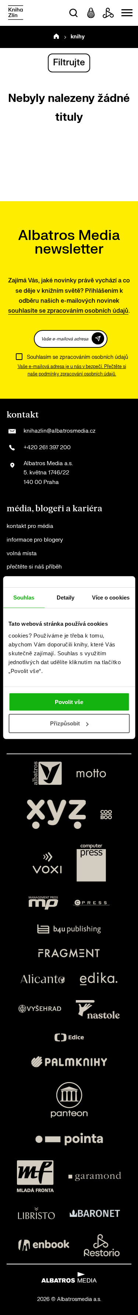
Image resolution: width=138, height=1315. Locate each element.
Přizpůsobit (65, 723)
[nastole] (97, 1009)
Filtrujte (69, 62)
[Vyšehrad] (39, 1009)
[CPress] (91, 903)
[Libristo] (36, 1213)
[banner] (16, 13)
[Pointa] (69, 1139)
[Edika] (98, 979)
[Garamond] (94, 1176)
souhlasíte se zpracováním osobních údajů (68, 311)
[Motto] (91, 773)
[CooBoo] (106, 814)
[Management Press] (43, 903)
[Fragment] (69, 953)
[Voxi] (47, 863)
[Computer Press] (91, 863)
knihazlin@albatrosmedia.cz (59, 431)
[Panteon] (69, 1100)
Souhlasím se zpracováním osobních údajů (77, 357)
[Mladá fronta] (35, 1176)
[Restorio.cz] (102, 1245)
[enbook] (44, 1245)
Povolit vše (69, 701)
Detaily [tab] (66, 597)
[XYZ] (56, 814)
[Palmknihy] (69, 1062)
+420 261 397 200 (47, 447)
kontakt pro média (30, 526)
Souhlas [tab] (24, 597)
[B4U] (69, 929)
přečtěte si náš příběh (34, 566)
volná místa (22, 553)
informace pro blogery (35, 539)
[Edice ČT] (69, 1037)
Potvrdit (98, 338)
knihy (78, 37)
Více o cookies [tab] (111, 597)
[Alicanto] (42, 979)
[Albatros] (47, 773)
